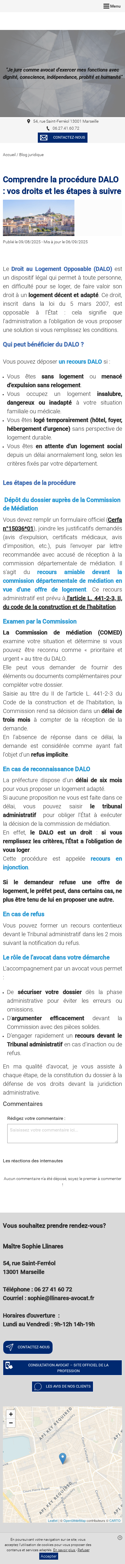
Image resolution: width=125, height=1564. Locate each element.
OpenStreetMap (74, 1520)
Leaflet (53, 1520)
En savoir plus (64, 1550)
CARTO (115, 1520)
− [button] (11, 1423)
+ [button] (11, 1414)
